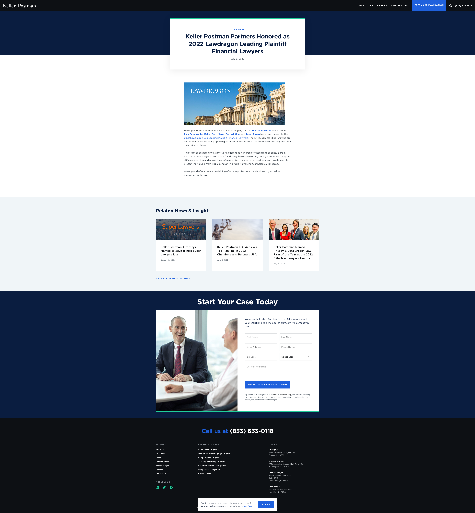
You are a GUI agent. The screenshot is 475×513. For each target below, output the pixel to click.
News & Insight (162, 466)
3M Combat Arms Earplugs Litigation (215, 454)
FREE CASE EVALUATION (429, 5)
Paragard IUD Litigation (209, 470)
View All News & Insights (173, 278)
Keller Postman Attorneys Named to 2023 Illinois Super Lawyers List (181, 250)
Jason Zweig (253, 134)
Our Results (399, 5)
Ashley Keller (203, 134)
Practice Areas (162, 462)
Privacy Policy (285, 395)
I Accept (266, 504)
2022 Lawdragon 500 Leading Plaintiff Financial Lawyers (216, 138)
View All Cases (204, 474)
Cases (381, 5)
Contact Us (161, 474)
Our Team (160, 454)
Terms (274, 395)
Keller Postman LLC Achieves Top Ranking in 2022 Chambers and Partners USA (237, 250)
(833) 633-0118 (463, 5)
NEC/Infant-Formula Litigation (212, 466)
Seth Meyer (218, 134)
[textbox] (296, 357)
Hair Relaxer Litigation (208, 450)
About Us (365, 5)
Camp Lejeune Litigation (209, 458)
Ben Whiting (233, 134)
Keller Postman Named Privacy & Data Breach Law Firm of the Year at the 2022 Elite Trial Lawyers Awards (293, 252)
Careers (159, 470)
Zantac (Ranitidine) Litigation (212, 462)
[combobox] (296, 357)
